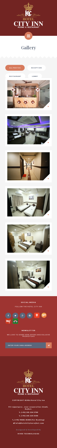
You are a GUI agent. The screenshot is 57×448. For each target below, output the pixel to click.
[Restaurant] (28, 130)
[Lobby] (28, 166)
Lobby (35, 76)
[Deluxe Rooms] (28, 275)
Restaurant (15, 76)
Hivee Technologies (28, 434)
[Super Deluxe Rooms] (28, 239)
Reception (36, 68)
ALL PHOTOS (15, 68)
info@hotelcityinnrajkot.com (29, 423)
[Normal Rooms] (28, 202)
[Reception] (28, 94)
